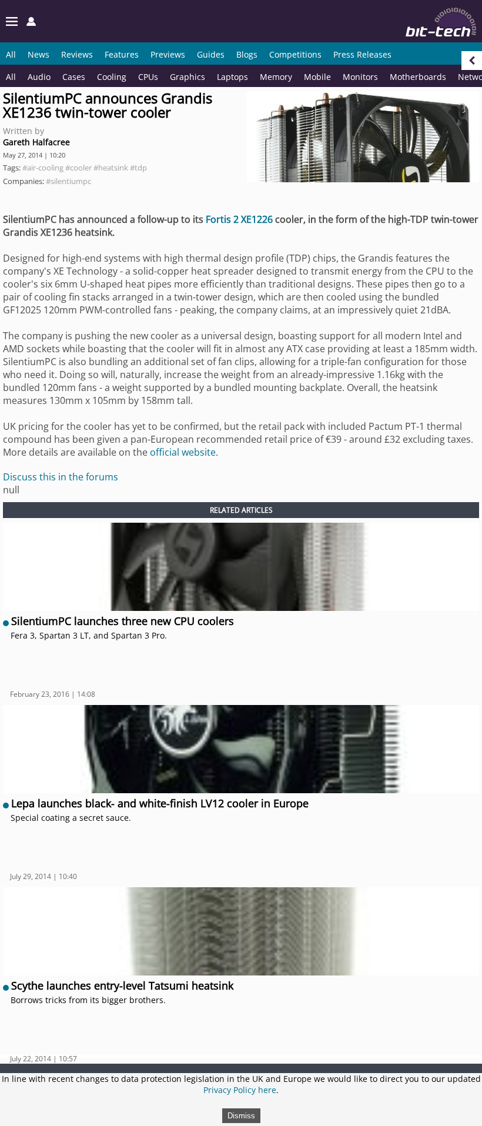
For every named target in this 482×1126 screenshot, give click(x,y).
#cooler (78, 167)
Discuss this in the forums (60, 476)
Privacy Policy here (239, 1089)
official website (183, 452)
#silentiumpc (68, 181)
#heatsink (110, 167)
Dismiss (241, 1115)
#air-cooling (42, 167)
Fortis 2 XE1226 (239, 219)
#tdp (138, 167)
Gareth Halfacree (36, 142)
